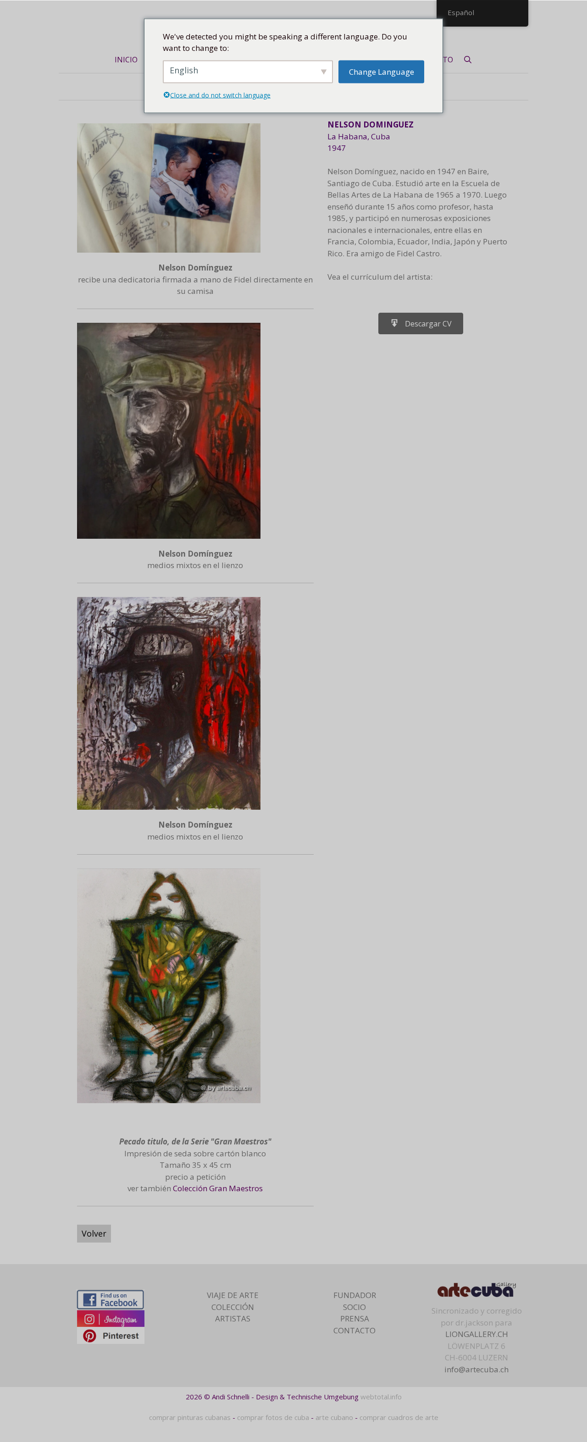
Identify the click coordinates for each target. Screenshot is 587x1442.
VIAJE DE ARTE (233, 1295)
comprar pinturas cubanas (190, 1417)
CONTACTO (354, 1330)
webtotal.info (381, 1396)
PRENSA (354, 1318)
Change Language (381, 71)
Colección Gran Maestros (218, 1188)
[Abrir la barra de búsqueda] (468, 59)
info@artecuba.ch (476, 1369)
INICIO (126, 60)
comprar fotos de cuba (273, 1417)
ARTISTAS (232, 1318)
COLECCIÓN (232, 1307)
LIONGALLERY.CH (476, 1334)
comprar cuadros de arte (399, 1417)
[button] (420, 323)
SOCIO (354, 1307)
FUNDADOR (354, 1295)
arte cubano (334, 1417)
